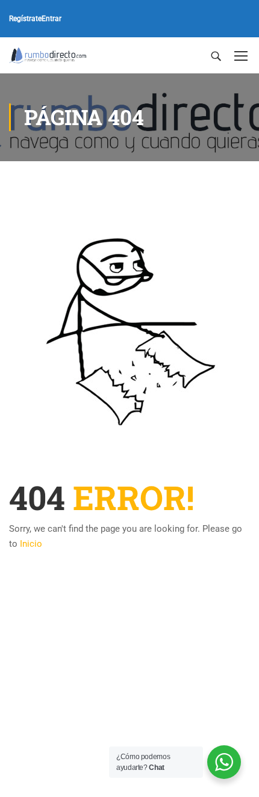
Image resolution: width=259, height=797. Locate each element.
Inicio (31, 543)
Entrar (51, 18)
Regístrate (25, 18)
